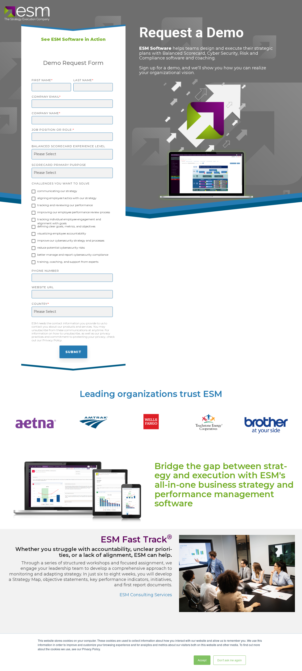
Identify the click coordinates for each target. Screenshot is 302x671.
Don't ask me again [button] (229, 660)
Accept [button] (202, 660)
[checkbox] (72, 227)
